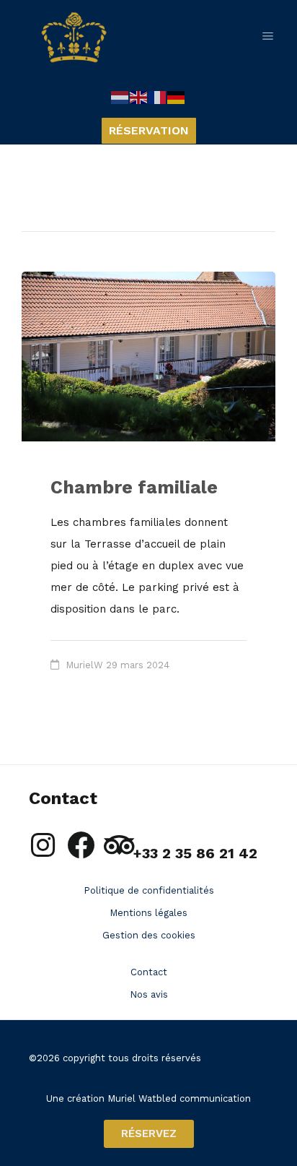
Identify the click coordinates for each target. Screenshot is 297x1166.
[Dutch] (120, 96)
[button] (275, 37)
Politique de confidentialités (149, 890)
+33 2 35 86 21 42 (195, 853)
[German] (176, 96)
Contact (148, 972)
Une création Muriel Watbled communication (148, 1098)
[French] (157, 96)
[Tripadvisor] (119, 845)
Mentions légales (148, 912)
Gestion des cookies (148, 935)
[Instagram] (42, 845)
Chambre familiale (134, 487)
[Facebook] (80, 845)
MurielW (84, 665)
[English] (139, 96)
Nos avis (149, 994)
